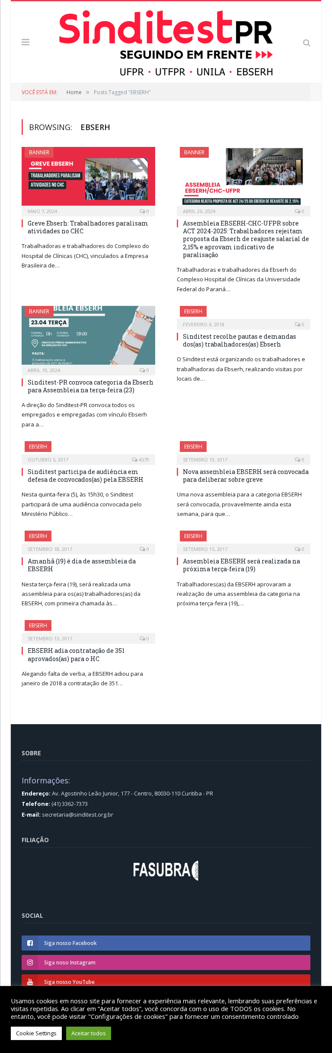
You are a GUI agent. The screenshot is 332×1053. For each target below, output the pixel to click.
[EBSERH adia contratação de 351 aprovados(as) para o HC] (88, 629)
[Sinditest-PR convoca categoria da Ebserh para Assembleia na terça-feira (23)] (88, 338)
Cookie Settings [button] (36, 1033)
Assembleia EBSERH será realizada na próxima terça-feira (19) (241, 565)
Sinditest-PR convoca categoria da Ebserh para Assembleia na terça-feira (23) (90, 386)
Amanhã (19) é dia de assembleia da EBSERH (82, 565)
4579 (143, 459)
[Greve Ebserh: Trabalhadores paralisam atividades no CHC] (88, 179)
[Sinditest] (166, 40)
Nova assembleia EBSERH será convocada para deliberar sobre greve (246, 476)
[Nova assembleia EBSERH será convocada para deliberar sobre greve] (243, 450)
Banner (39, 152)
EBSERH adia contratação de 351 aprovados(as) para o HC (76, 654)
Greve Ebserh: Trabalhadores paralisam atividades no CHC (88, 227)
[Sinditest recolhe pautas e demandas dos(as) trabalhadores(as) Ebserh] (243, 315)
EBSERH (193, 311)
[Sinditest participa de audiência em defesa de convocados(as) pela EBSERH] (88, 450)
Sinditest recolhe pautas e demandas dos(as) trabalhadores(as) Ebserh (239, 340)
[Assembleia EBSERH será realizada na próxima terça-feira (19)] (243, 540)
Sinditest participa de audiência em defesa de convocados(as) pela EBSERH (86, 476)
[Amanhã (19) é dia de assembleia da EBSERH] (88, 540)
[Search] (306, 42)
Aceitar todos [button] (88, 1033)
